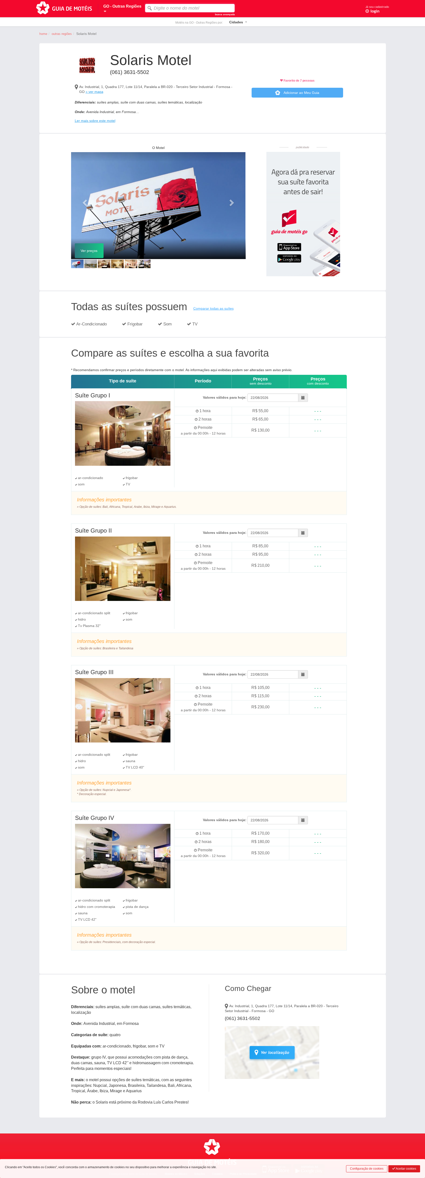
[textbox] (190, 8)
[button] (84, 201)
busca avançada (225, 14)
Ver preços (89, 251)
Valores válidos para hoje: (224, 397)
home (43, 34)
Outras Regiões (62, 34)
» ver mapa (94, 92)
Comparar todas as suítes (213, 308)
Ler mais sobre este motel (95, 121)
